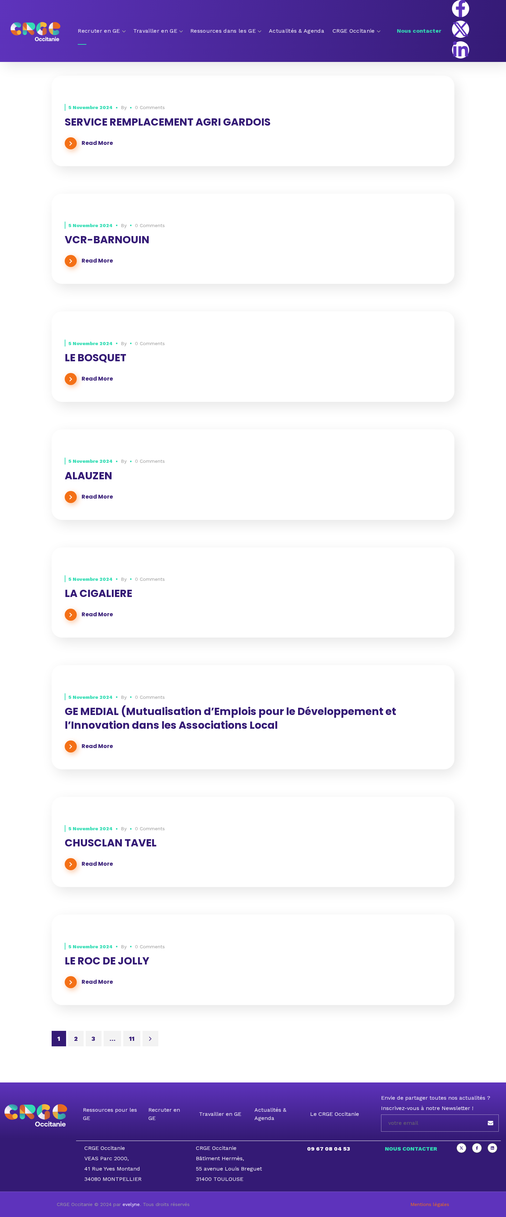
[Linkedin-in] (460, 49)
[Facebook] (477, 1148)
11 (132, 1038)
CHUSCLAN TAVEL (111, 842)
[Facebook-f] (460, 8)
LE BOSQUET (95, 357)
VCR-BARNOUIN (107, 239)
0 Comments (150, 107)
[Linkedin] (492, 1148)
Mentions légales (429, 1204)
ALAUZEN (88, 475)
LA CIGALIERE (98, 593)
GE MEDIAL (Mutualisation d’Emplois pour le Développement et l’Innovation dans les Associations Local (230, 718)
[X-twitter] (460, 29)
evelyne (131, 1204)
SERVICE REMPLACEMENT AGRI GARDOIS (168, 122)
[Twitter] (461, 1148)
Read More (97, 143)
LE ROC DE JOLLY (107, 960)
